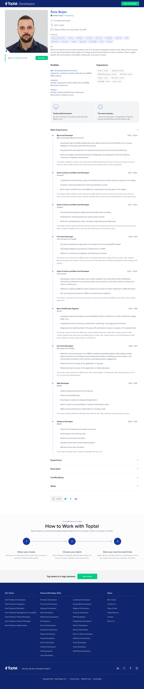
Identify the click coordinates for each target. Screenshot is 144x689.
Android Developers (48, 625)
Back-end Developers (58, 38)
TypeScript (118, 38)
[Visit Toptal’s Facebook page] (130, 668)
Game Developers (47, 642)
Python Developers (80, 625)
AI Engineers (45, 621)
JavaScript (89, 38)
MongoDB (109, 38)
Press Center (112, 608)
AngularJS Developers (48, 629)
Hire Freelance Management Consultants (20, 612)
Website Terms (86, 679)
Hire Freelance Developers (15, 599)
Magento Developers (81, 608)
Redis (102, 41)
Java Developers (46, 655)
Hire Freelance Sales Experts (16, 625)
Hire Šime (41, 58)
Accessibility (97, 679)
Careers (110, 617)
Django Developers (47, 634)
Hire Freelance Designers (15, 604)
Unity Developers (79, 646)
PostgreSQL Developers (82, 621)
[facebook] (70, 499)
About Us (110, 621)
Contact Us (111, 604)
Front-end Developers (48, 604)
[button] (95, 129)
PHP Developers (79, 617)
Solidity (74, 41)
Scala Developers (79, 642)
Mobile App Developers (49, 617)
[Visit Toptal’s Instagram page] (137, 668)
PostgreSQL (93, 41)
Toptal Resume (113, 612)
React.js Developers (80, 629)
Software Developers (48, 608)
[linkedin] (75, 499)
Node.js (71, 38)
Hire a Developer (130, 3)
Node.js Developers (80, 612)
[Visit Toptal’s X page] (124, 668)
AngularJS (83, 41)
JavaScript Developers (81, 599)
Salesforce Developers (81, 638)
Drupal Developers (47, 638)
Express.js (99, 38)
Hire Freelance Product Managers (18, 621)
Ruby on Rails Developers (83, 634)
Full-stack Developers (48, 599)
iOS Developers (46, 651)
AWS (126, 38)
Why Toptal (111, 599)
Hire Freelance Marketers (14, 608)
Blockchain (55, 41)
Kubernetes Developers (82, 604)
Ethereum (65, 41)
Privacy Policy (74, 679)
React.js (109, 41)
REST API (79, 38)
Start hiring (87, 576)
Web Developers (46, 612)
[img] (62, 15)
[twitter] (65, 499)
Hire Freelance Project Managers (17, 617)
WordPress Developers (81, 651)
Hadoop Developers (48, 646)
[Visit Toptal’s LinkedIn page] (118, 668)
